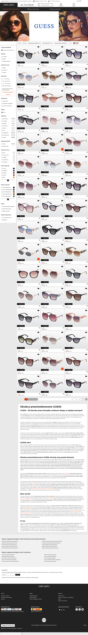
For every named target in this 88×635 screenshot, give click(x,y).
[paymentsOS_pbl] (17, 609)
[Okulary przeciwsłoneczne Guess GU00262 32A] (28, 251)
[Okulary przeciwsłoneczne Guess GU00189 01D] (76, 339)
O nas (2, 593)
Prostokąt (5, 121)
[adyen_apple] (20, 609)
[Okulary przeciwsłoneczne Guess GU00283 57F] (52, 361)
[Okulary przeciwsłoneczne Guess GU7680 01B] (52, 229)
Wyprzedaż (5, 101)
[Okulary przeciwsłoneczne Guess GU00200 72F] (76, 317)
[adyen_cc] (2, 609)
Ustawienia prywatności (6, 597)
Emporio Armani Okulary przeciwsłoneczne (52, 541)
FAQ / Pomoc (61, 595)
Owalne (4, 128)
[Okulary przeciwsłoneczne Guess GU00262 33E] (52, 141)
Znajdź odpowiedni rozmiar (8, 93)
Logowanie (61, 5)
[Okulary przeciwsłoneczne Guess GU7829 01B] (76, 383)
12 (72, 399)
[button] (9, 5)
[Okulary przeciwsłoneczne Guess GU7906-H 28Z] (52, 119)
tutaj (37, 577)
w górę (85, 625)
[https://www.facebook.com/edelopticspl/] (76, 609)
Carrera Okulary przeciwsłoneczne (9, 546)
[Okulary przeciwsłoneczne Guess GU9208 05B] (76, 75)
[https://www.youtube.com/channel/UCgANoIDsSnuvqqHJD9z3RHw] (82, 609)
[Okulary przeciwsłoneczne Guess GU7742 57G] (76, 251)
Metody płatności (34, 595)
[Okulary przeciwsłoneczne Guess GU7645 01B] (28, 53)
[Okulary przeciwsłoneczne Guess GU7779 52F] (76, 295)
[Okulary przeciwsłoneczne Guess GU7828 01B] (76, 229)
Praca (31, 593)
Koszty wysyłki (33, 597)
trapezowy (5, 162)
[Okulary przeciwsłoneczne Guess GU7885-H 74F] (28, 163)
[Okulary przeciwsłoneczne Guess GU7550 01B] (28, 317)
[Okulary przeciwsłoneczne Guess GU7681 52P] (28, 339)
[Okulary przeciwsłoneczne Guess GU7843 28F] (52, 273)
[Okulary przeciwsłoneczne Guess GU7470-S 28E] (52, 339)
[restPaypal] (9, 609)
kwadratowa (5, 159)
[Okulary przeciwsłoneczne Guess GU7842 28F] (76, 163)
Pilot (4, 130)
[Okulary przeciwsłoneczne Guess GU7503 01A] (76, 273)
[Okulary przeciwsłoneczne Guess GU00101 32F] (28, 141)
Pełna (4, 143)
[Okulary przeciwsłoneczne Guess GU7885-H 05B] (28, 295)
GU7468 (33, 482)
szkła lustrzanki (6, 211)
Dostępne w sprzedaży (8, 103)
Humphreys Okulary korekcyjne (9, 557)
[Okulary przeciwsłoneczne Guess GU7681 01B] (52, 53)
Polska (80, 1)
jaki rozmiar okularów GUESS (27, 499)
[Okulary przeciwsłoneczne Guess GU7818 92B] (52, 295)
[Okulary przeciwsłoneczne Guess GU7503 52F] (52, 251)
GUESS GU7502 (64, 473)
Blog (59, 599)
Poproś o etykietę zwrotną (36, 599)
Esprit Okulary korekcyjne (50, 561)
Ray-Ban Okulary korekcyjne (8, 554)
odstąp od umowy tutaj (8, 625)
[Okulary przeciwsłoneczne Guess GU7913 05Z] (76, 119)
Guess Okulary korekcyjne (50, 556)
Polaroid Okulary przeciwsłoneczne (10, 547)
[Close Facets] (8, 43)
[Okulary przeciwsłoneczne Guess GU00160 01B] (28, 97)
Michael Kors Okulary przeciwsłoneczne (51, 543)
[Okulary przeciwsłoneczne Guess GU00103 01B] (76, 185)
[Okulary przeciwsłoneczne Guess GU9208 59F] (52, 97)
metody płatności (27, 508)
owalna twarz (6, 155)
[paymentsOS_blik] (13, 609)
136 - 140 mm (7, 83)
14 (79, 399)
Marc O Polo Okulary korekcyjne (9, 559)
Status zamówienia (62, 600)
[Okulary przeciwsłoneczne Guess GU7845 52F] (52, 185)
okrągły (4, 123)
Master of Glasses (51, 497)
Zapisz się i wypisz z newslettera (65, 597)
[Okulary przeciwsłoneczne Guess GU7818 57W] (28, 229)
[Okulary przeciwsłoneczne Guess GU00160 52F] (28, 361)
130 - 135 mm (6, 81)
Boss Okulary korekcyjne (50, 557)
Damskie (5, 56)
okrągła (4, 157)
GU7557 (48, 481)
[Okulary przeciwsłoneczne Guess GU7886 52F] (76, 361)
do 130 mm (6, 78)
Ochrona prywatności (11, 628)
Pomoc (60, 593)
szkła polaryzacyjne (7, 208)
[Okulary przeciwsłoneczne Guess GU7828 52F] (76, 207)
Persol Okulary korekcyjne (50, 554)
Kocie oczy (5, 125)
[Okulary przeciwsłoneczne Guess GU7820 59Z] (28, 207)
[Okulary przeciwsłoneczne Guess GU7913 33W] (52, 163)
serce (4, 152)
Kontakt (3, 599)
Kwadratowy (5, 118)
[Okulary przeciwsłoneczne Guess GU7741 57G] (52, 75)
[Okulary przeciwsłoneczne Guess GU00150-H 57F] (76, 141)
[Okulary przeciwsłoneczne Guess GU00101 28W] (28, 75)
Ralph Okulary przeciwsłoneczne (49, 546)
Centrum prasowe (5, 595)
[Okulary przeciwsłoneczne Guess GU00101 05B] (52, 383)
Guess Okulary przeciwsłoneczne (49, 544)
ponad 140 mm (7, 85)
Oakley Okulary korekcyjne (8, 556)
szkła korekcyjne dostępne (8, 206)
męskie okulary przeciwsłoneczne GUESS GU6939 (43, 488)
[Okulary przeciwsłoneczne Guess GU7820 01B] (76, 53)
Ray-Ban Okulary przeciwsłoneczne (10, 541)
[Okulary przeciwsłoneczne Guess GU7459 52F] (28, 273)
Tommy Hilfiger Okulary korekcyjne (52, 559)
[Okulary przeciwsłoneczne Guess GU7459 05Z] (52, 207)
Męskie (4, 58)
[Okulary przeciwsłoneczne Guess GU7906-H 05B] (28, 185)
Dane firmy (19, 628)
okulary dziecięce (6, 61)
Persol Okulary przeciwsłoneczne (9, 544)
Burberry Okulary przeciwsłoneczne (50, 547)
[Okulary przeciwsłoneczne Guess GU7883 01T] (52, 317)
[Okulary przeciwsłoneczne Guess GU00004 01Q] (28, 383)
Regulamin (3, 628)
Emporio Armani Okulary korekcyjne (10, 561)
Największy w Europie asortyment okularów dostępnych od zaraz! (17, 1)
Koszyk (73, 5)
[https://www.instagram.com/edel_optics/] (79, 609)
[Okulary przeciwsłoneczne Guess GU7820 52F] (76, 97)
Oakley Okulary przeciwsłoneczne (9, 543)
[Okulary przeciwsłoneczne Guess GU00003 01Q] (28, 119)
